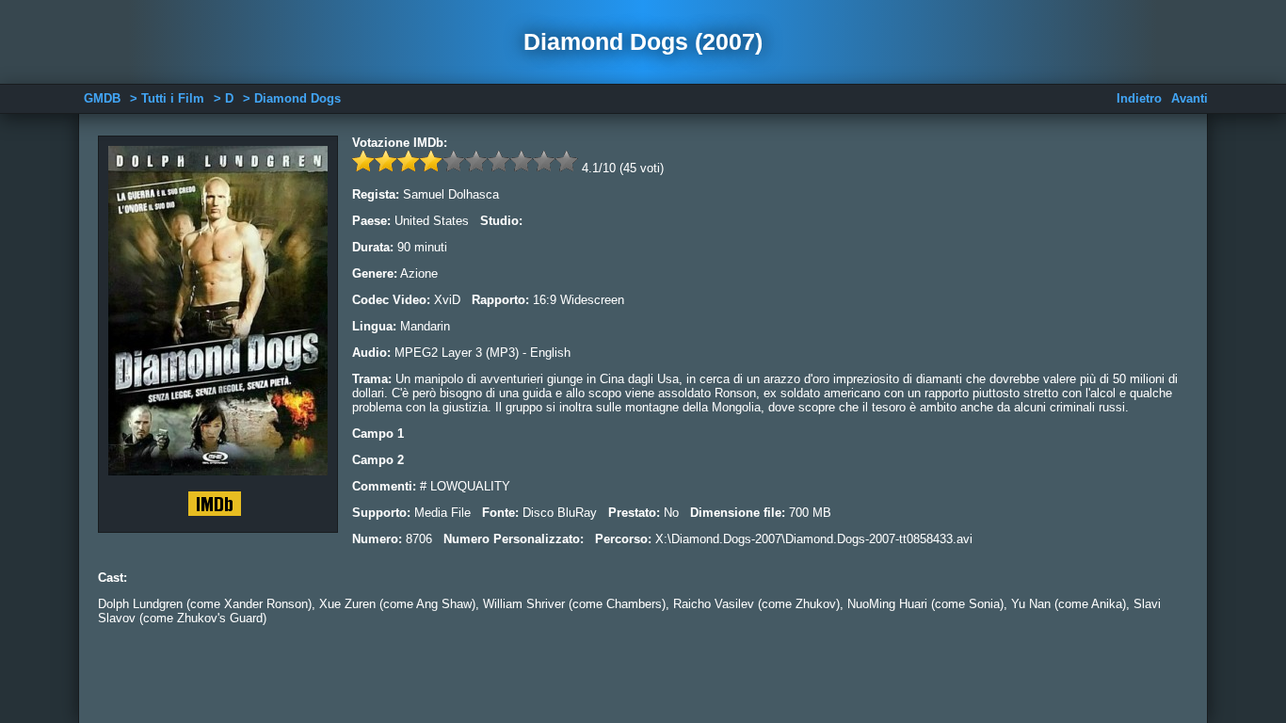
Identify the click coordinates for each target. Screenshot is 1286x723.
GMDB (102, 98)
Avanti (1189, 98)
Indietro (1139, 98)
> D (223, 98)
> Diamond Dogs (292, 98)
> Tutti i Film (167, 98)
